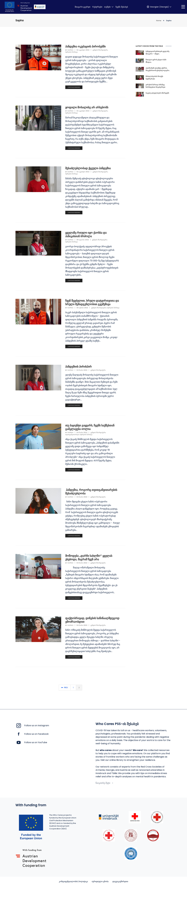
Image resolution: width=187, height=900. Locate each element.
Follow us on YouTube (35, 742)
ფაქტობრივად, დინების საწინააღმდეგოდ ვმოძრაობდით (92, 619)
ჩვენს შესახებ (122, 6)
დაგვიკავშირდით (120, 881)
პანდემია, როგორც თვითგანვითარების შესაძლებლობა (91, 491)
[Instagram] (18, 725)
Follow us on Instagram (36, 725)
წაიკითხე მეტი (103, 783)
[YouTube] (18, 742)
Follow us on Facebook (36, 734)
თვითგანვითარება (72, 434)
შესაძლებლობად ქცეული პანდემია (88, 168)
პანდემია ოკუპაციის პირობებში (85, 46)
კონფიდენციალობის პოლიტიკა (73, 881)
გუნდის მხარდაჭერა (100, 50)
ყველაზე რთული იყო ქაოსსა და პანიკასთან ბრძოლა (86, 234)
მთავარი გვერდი (82, 6)
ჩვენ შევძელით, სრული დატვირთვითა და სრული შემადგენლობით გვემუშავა (92, 302)
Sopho (70, 50)
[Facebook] (18, 733)
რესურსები (97, 6)
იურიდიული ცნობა (100, 881)
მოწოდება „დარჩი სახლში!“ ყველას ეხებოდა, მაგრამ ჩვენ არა (88, 557)
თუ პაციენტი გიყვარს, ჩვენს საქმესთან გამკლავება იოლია (89, 427)
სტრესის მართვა (71, 52)
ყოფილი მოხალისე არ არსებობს (86, 107)
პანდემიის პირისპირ (78, 366)
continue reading (74, 87)
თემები (107, 6)
